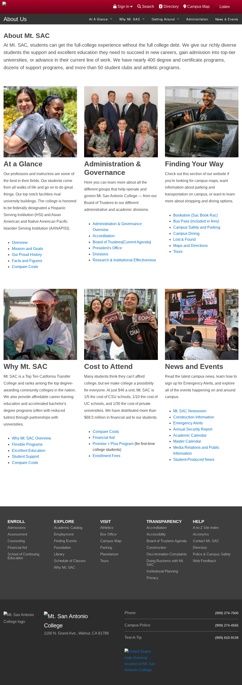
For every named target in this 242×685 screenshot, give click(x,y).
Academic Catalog (68, 528)
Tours (177, 252)
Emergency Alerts (188, 423)
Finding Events (65, 541)
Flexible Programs (27, 444)
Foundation (62, 547)
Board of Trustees (107, 242)
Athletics (106, 528)
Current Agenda (136, 242)
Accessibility (156, 534)
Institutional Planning (162, 571)
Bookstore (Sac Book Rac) (195, 215)
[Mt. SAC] (50, 6)
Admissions (17, 528)
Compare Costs (25, 267)
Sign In (123, 7)
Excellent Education (28, 451)
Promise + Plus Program (113, 444)
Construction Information (193, 417)
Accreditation (104, 236)
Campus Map (198, 6)
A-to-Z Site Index (206, 528)
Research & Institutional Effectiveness (124, 260)
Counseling (16, 541)
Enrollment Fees (106, 456)
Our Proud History (27, 255)
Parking (106, 547)
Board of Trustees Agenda (166, 541)
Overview (20, 242)
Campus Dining (186, 233)
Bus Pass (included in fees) (196, 221)
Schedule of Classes (70, 561)
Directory (170, 6)
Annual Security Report (192, 429)
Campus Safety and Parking (196, 227)
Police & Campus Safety (212, 554)
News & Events (226, 19)
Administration (197, 19)
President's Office (107, 248)
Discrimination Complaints (167, 554)
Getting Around (163, 19)
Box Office (108, 534)
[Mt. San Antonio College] (142, 660)
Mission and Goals (27, 249)
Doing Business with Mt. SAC (165, 563)
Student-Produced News (193, 460)
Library (59, 554)
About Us (15, 19)
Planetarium (109, 554)
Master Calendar (187, 441)
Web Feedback (204, 561)
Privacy (152, 578)
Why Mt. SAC (129, 19)
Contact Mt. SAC (206, 541)
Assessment (17, 534)
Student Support (25, 456)
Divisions (100, 254)
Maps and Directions (190, 246)
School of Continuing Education (23, 556)
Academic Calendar (190, 435)
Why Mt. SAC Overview (31, 438)
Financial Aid (104, 437)
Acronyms (201, 534)
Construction (156, 547)
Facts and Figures (27, 261)
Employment (63, 534)
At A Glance (98, 19)
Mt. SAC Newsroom (189, 411)
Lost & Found (184, 239)
